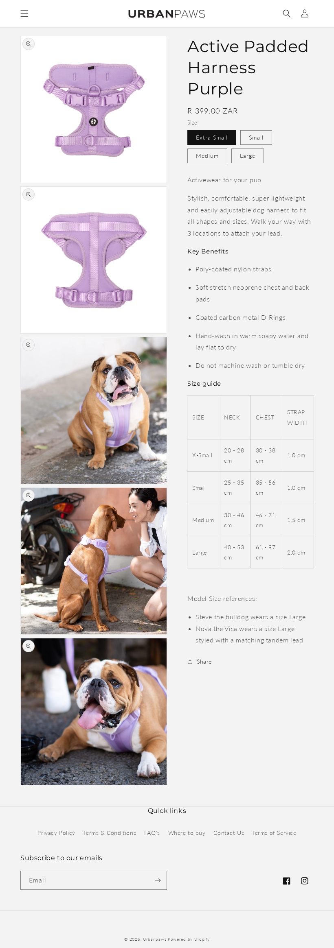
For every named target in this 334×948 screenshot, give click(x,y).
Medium (207, 155)
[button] (24, 13)
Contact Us (228, 832)
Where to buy (187, 832)
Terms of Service (274, 832)
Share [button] (204, 661)
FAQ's (152, 832)
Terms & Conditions (109, 832)
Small (256, 137)
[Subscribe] (158, 880)
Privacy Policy (56, 832)
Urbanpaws (154, 939)
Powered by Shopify (189, 939)
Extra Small (212, 137)
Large (247, 155)
